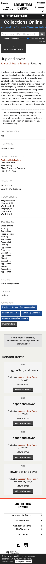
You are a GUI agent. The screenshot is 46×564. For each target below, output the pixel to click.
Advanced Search (11, 39)
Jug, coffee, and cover (23, 370)
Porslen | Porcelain (10, 313)
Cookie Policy (26, 559)
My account (40, 7)
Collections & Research (14, 16)
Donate (4, 3)
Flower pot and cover (23, 471)
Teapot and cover (23, 404)
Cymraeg (41, 3)
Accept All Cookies (23, 562)
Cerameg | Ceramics (31, 313)
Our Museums (7, 8)
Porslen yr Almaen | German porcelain (18, 307)
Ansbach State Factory (15, 63)
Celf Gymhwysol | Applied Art (15, 318)
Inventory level (8, 324)
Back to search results (13, 49)
